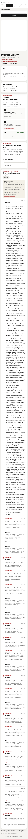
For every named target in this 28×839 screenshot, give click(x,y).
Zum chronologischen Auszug (9, 196)
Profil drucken (4, 63)
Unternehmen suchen (5, 9)
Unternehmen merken (13, 63)
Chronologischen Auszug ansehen (10, 117)
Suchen (14, 15)
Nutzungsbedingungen (14, 836)
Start (3, 4)
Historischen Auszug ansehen (9, 128)
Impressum (7, 836)
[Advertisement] (14, 36)
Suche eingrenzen (5, 17)
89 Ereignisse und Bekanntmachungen (9, 61)
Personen (17, 4)
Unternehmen (10, 4)
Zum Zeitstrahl (6, 137)
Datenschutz (21, 836)
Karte (22, 4)
